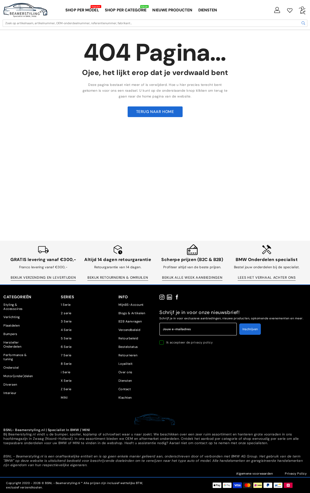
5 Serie (66, 338)
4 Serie (66, 330)
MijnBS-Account (131, 305)
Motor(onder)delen (18, 376)
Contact (124, 389)
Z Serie (66, 389)
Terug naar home (155, 111)
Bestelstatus (128, 347)
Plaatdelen (11, 325)
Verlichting (11, 317)
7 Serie (66, 355)
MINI (64, 398)
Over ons (125, 372)
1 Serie (66, 305)
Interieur (9, 393)
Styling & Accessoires (13, 307)
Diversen (10, 384)
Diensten (125, 381)
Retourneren (128, 355)
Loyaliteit (125, 364)
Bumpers (10, 334)
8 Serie (66, 364)
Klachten (125, 398)
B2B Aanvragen (130, 321)
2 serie (66, 313)
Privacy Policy (296, 473)
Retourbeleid (128, 338)
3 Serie (66, 321)
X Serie (66, 381)
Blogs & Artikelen (131, 313)
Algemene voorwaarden (254, 473)
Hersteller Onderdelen (12, 344)
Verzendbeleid (129, 330)
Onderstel (11, 368)
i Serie (65, 372)
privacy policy (202, 342)
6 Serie (66, 347)
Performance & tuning (15, 357)
